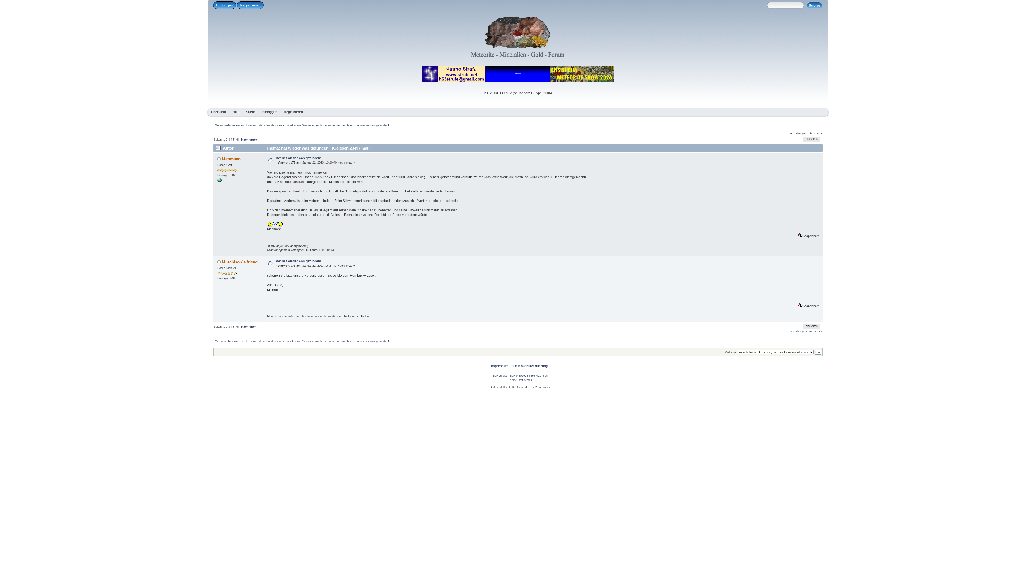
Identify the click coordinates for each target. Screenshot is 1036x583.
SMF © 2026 (517, 375)
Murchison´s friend (240, 262)
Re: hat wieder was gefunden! (298, 158)
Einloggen (224, 5)
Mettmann (231, 159)
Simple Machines (537, 375)
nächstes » (815, 133)
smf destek (525, 379)
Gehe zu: (731, 352)
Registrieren (250, 5)
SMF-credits (499, 375)
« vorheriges (798, 133)
